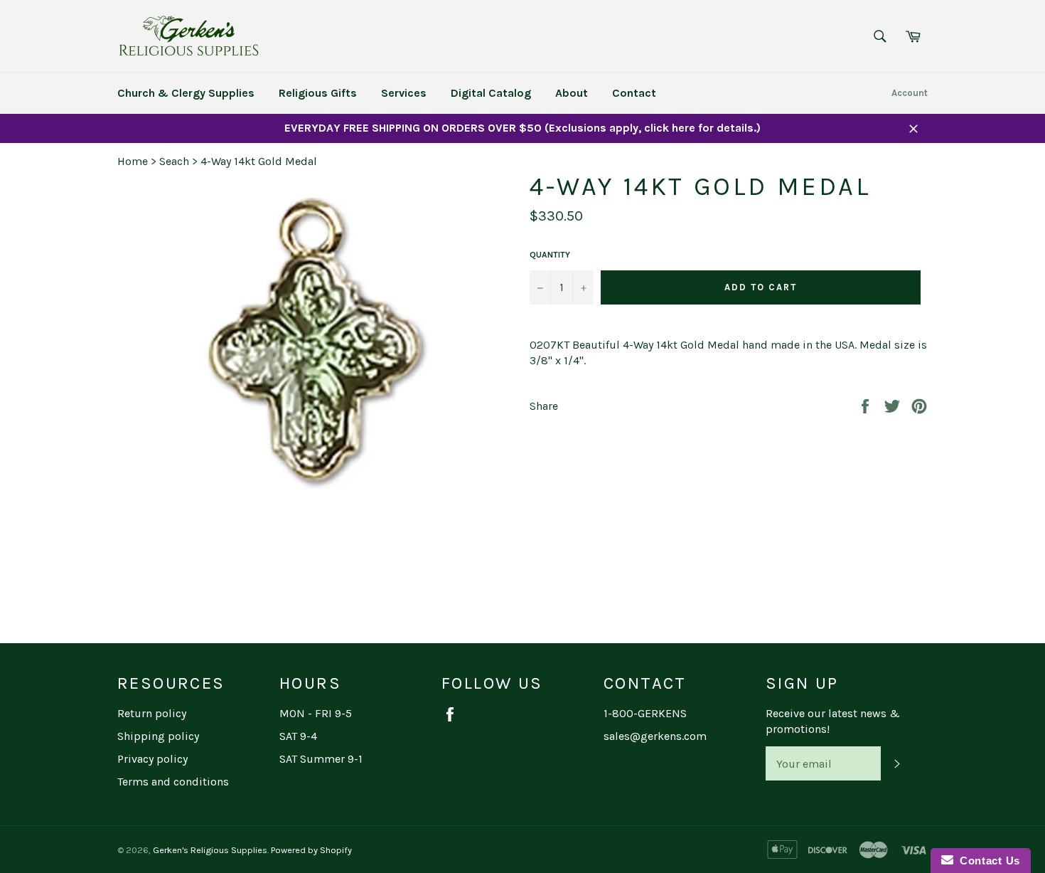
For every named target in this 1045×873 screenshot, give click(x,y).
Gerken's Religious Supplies (210, 850)
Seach (174, 161)
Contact (634, 93)
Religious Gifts (318, 93)
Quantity (550, 255)
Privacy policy (152, 759)
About (571, 93)
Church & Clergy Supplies (185, 93)
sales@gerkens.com (655, 736)
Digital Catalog (491, 93)
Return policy (151, 713)
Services (404, 93)
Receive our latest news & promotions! (833, 721)
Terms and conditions (173, 781)
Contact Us (986, 861)
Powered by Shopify (311, 850)
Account (909, 93)
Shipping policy (158, 736)
